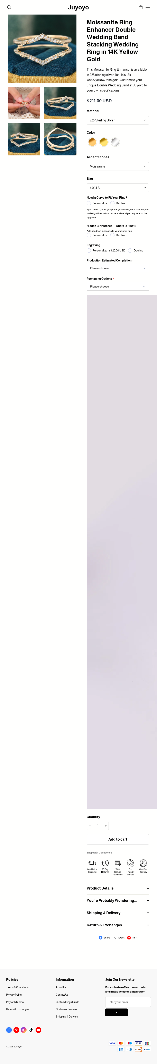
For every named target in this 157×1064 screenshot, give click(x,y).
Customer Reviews (66, 1009)
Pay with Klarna (15, 1002)
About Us (61, 987)
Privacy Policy (14, 994)
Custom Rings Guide (67, 1002)
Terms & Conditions (17, 987)
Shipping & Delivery (67, 1016)
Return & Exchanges (17, 1009)
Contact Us (62, 994)
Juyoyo (78, 7)
